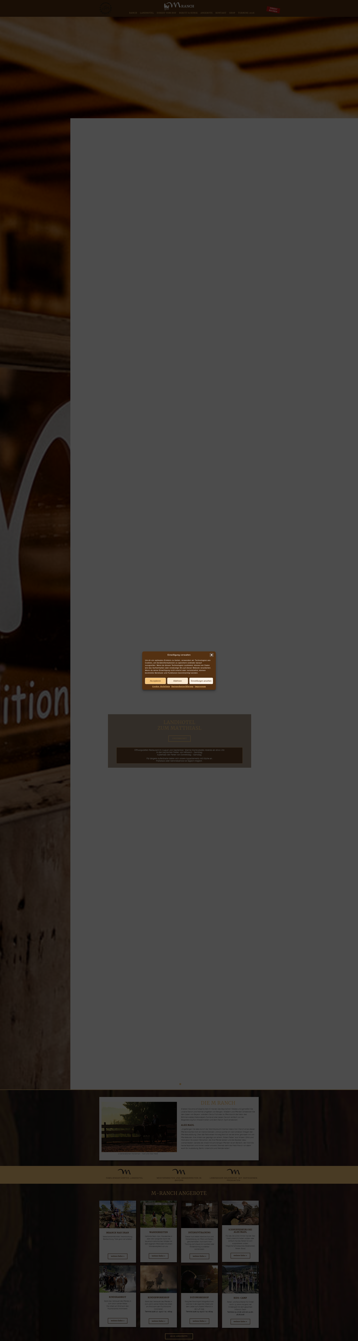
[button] (211, 654)
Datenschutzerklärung (182, 686)
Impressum (200, 686)
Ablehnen (177, 681)
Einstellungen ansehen (201, 681)
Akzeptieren (155, 681)
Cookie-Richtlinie (161, 686)
